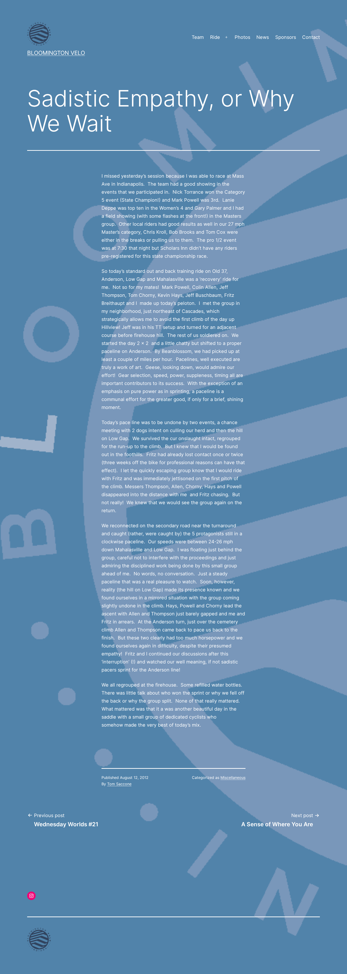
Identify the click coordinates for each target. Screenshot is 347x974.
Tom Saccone (119, 784)
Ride (215, 37)
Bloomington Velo (56, 52)
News (262, 37)
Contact (311, 37)
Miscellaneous (232, 777)
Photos (242, 37)
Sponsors (285, 37)
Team (198, 37)
